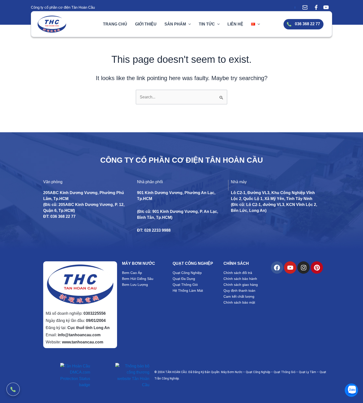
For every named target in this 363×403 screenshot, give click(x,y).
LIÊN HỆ (235, 24)
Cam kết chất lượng (238, 296)
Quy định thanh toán (239, 290)
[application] (188, 24)
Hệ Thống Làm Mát (188, 290)
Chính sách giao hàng (240, 285)
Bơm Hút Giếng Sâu (137, 279)
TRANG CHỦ (115, 24)
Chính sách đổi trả (237, 273)
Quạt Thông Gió (185, 285)
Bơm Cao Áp (132, 273)
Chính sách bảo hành (240, 279)
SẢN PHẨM (175, 24)
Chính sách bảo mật (239, 302)
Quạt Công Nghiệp (187, 273)
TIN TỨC (207, 24)
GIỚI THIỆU (146, 24)
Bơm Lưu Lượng (135, 285)
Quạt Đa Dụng (184, 279)
